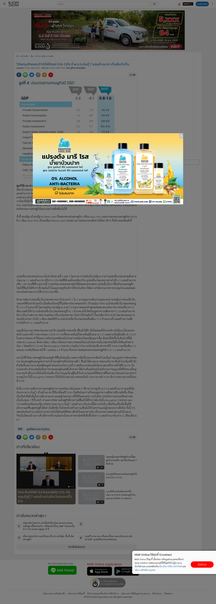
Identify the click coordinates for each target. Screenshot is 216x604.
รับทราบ (202, 564)
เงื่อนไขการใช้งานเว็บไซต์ (170, 566)
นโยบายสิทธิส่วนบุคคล (145, 569)
